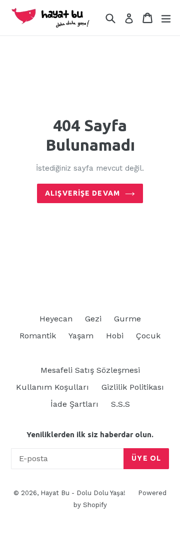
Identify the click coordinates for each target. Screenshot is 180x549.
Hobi (115, 335)
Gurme (127, 318)
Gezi (93, 318)
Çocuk (148, 335)
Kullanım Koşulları (52, 387)
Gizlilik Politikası (133, 387)
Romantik (38, 335)
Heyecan (56, 318)
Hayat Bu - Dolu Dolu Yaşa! (83, 493)
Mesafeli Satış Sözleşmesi (90, 370)
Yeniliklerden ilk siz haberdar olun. (90, 434)
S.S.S (120, 404)
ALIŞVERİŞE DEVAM (82, 193)
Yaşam (81, 335)
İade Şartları (74, 404)
